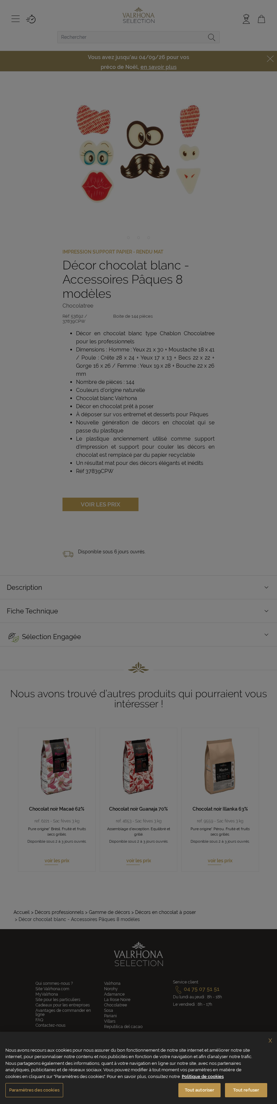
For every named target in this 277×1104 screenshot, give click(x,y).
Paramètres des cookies (34, 1090)
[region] (138, 1068)
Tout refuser (246, 1090)
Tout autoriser (200, 1090)
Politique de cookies (203, 1076)
